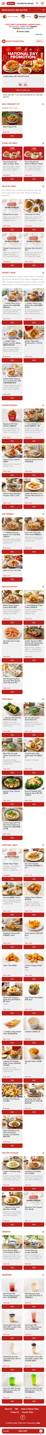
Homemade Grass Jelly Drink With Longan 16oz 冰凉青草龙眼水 (34, 1359)
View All (39, 41)
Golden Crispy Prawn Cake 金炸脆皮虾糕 (12, 1033)
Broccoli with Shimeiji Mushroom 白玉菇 (12, 719)
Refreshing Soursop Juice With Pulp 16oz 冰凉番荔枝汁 (12, 1359)
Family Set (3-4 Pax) (32, 214)
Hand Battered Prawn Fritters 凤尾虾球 (34, 606)
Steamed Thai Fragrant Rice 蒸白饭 (33, 1208)
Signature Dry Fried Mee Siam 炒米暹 (11, 1208)
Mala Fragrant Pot (10, 127)
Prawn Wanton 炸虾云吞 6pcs (34, 934)
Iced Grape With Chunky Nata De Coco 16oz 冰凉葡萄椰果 (33, 1327)
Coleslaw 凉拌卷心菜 (32, 1032)
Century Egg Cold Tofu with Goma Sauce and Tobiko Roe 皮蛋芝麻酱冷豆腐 (11, 826)
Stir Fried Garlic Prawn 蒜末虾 (11, 642)
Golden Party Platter (10, 864)
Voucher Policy (27, 1412)
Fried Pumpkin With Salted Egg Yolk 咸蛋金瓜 (33, 755)
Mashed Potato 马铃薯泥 (33, 1062)
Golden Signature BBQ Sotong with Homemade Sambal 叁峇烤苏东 (34, 643)
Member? (11, 3)
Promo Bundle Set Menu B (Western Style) (34, 163)
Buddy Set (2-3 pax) (10, 214)
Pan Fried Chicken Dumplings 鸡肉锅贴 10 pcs (33, 866)
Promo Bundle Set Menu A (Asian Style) (11, 163)
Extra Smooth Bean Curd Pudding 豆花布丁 (11, 1251)
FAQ (16, 1409)
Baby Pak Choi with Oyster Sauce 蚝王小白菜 (11, 755)
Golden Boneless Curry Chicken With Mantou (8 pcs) (34, 495)
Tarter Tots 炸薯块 (10, 965)
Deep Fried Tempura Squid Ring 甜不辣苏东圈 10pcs (11, 999)
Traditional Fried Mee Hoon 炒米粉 (33, 1172)
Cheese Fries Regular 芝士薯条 (11, 1100)
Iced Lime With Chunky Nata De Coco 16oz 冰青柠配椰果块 (33, 1390)
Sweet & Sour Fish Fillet (12, 570)
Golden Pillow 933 (25, 3)
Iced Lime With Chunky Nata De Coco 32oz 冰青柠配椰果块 (11, 1390)
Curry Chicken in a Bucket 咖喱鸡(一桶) (33, 425)
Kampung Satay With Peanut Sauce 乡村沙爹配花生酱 (33, 1101)
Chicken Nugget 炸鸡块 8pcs (33, 966)
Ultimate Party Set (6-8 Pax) (33, 249)
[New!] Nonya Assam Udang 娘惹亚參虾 (11, 606)
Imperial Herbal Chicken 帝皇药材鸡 (34, 461)
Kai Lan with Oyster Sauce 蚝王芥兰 (32, 719)
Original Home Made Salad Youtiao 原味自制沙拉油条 (12, 1063)
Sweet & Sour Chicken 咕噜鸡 (11, 461)
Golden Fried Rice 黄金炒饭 (11, 1172)
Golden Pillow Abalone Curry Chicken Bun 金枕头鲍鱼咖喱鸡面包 (12, 381)
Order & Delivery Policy (30, 1409)
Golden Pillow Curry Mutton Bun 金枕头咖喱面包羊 (33, 305)
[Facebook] (22, 1417)
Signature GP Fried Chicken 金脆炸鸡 (10, 425)
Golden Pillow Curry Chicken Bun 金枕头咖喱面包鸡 (11, 305)
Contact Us (14, 1412)
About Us (8, 1409)
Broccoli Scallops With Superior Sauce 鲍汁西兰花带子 (33, 793)
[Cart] (42, 4)
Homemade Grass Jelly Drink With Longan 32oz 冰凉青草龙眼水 (12, 1327)
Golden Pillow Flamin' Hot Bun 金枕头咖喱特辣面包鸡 (12, 343)
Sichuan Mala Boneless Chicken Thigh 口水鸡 (12, 494)
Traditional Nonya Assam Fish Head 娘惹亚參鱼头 (11, 534)
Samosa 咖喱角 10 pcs (11, 897)
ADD (12, 136)
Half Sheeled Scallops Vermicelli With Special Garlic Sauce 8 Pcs (11, 681)
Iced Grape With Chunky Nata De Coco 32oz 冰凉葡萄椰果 (11, 1295)
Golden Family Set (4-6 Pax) (12, 249)
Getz (38, 1423)
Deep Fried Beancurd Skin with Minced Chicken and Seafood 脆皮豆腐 (11, 1133)
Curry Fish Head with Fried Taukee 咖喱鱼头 (33, 533)
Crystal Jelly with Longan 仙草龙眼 (31, 1251)
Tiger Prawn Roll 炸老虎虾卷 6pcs (34, 998)
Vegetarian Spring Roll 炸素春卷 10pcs (11, 934)
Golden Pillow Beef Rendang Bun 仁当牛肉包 (33, 343)
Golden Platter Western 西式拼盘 (33, 898)
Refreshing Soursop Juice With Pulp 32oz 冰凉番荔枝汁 (33, 1295)
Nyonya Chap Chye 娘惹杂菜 (11, 792)
